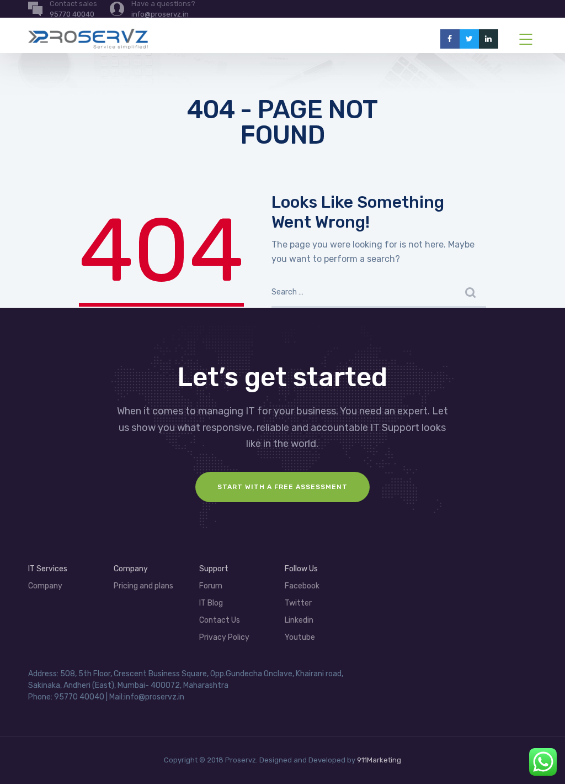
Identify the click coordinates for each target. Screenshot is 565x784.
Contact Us (219, 620)
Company (45, 586)
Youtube (300, 637)
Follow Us (301, 568)
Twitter (298, 603)
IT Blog (211, 603)
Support (213, 568)
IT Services (47, 568)
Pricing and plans (143, 586)
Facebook (302, 586)
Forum (210, 586)
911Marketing (379, 760)
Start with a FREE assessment (282, 487)
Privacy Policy (224, 637)
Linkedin (299, 620)
